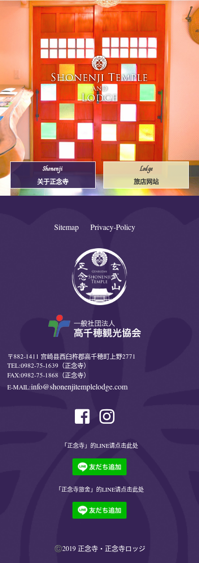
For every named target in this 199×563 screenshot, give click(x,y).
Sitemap (66, 227)
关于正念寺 (53, 175)
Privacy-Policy (112, 227)
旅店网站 (146, 175)
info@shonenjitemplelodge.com (79, 386)
